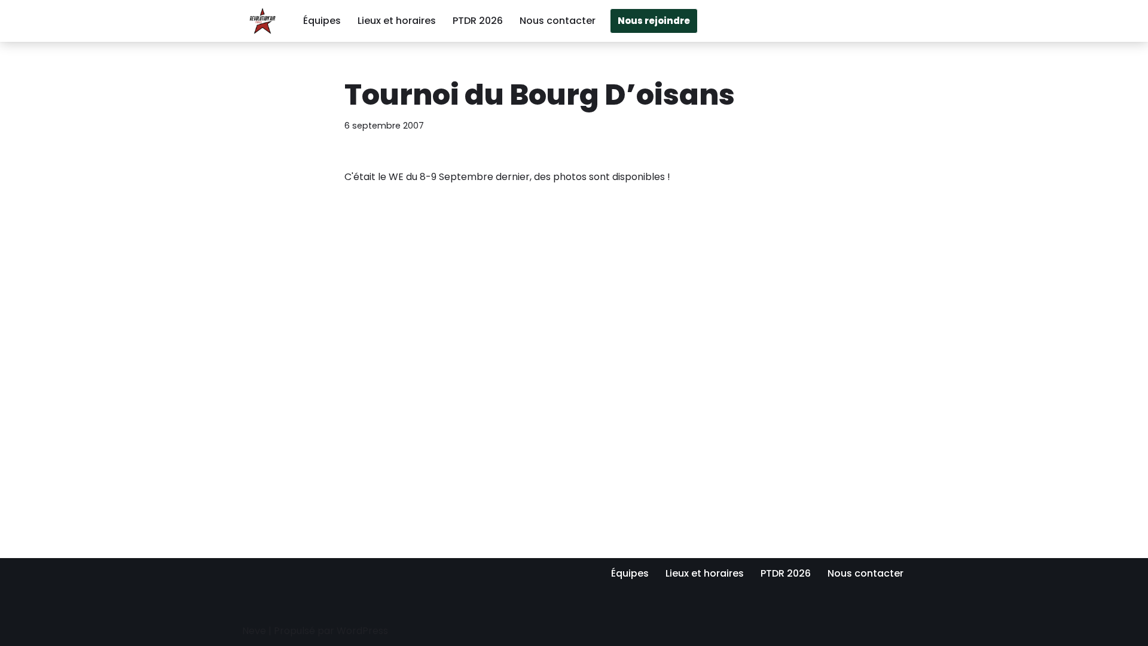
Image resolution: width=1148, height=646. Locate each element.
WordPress (362, 631)
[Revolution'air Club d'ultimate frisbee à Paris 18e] (262, 21)
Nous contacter (558, 21)
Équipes (322, 21)
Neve (254, 631)
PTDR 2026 (478, 21)
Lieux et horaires (397, 21)
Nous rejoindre (654, 20)
